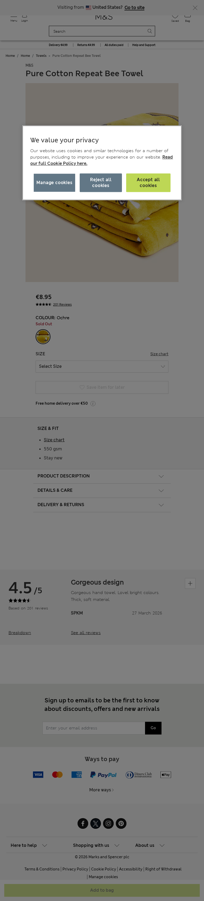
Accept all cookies (148, 182)
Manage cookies (54, 182)
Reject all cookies (100, 182)
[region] (102, 162)
